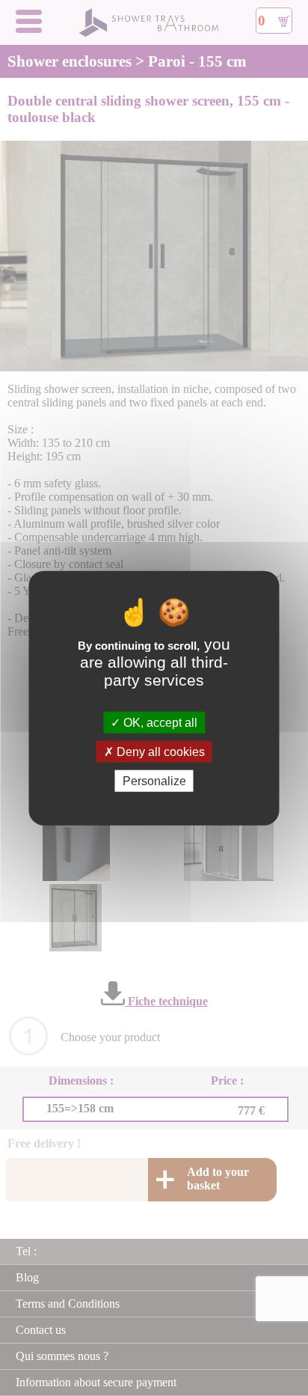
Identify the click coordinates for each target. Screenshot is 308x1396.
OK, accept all (158, 722)
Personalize (154, 781)
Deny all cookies (159, 751)
